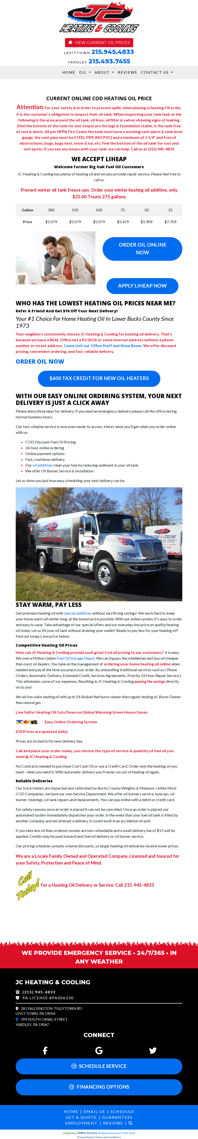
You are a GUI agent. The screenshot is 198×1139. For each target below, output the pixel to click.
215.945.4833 (113, 51)
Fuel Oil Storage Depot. (76, 658)
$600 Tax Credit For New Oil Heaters (99, 378)
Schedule (122, 1111)
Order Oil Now (40, 361)
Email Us (94, 1111)
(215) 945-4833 (39, 992)
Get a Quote (81, 1117)
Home (68, 72)
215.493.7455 (109, 61)
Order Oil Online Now (142, 248)
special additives (78, 613)
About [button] (103, 72)
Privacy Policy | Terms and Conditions (99, 1137)
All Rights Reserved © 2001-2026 (116, 1133)
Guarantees (117, 1117)
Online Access (87, 1133)
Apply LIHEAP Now (142, 285)
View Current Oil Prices (102, 42)
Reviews (127, 72)
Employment (81, 1123)
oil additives (43, 465)
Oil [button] (83, 72)
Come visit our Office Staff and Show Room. (103, 345)
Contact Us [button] (155, 72)
